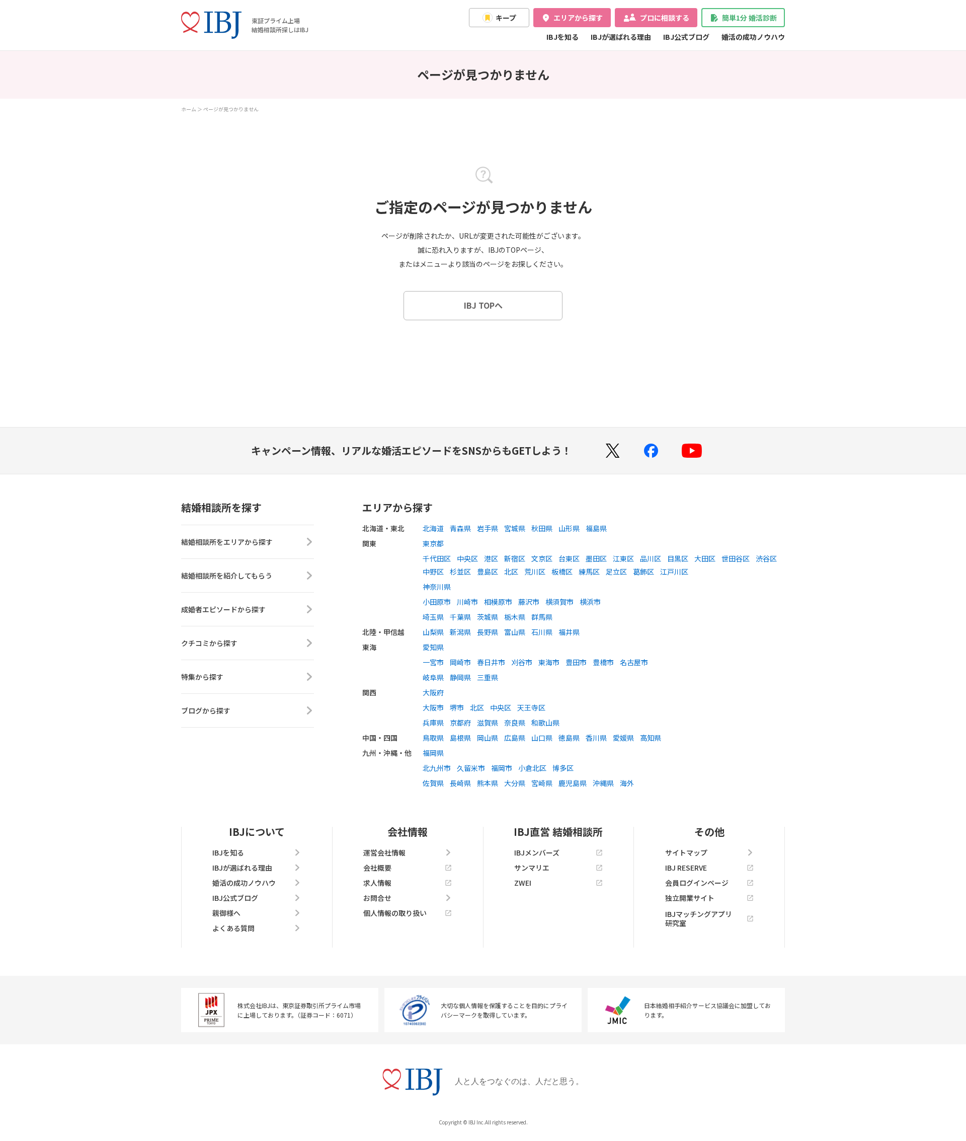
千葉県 (460, 616)
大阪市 (433, 707)
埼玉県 (433, 616)
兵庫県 (433, 722)
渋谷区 (766, 558)
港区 (491, 558)
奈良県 (514, 722)
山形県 (569, 528)
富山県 (514, 631)
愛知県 (433, 647)
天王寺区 (531, 707)
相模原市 (498, 601)
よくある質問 (233, 928)
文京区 (541, 558)
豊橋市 (603, 662)
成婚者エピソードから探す (223, 609)
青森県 (460, 528)
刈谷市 (521, 662)
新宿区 (514, 558)
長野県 (487, 631)
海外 (627, 783)
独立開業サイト (689, 897)
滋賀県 (487, 722)
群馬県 (541, 616)
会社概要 (377, 867)
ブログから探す (205, 710)
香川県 (596, 737)
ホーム (188, 109)
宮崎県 (541, 783)
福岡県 (433, 752)
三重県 (487, 677)
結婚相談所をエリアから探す (227, 542)
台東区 (569, 558)
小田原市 (437, 601)
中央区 (467, 558)
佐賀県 (433, 783)
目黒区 (677, 558)
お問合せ (377, 897)
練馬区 (589, 571)
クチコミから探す (209, 643)
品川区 (650, 558)
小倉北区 (532, 767)
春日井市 (491, 662)
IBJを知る (562, 37)
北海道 (433, 528)
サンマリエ (531, 867)
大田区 (704, 558)
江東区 (623, 558)
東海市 (548, 662)
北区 (511, 571)
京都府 (460, 722)
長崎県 (460, 783)
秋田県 (541, 528)
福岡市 (501, 767)
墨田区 (596, 558)
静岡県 (460, 677)
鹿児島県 (572, 783)
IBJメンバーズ (536, 852)
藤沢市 (528, 601)
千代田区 (437, 558)
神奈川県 (437, 586)
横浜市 (590, 601)
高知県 (650, 737)
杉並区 (460, 571)
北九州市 (437, 767)
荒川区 (534, 571)
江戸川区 (674, 571)
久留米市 (471, 767)
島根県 (460, 737)
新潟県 (460, 631)
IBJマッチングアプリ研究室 (698, 918)
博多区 (563, 767)
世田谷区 (735, 558)
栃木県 (514, 616)
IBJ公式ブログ (686, 37)
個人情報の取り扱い (395, 912)
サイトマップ (686, 852)
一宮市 (433, 662)
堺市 (457, 707)
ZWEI (522, 882)
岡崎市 (460, 662)
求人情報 (377, 882)
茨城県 (487, 616)
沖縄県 (603, 783)
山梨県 (433, 631)
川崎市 (467, 601)
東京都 (433, 543)
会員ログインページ (697, 882)
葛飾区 (643, 571)
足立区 (616, 571)
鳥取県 (433, 737)
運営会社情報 (384, 852)
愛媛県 (623, 737)
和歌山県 (545, 722)
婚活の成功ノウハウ (753, 37)
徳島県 (569, 737)
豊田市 (576, 662)
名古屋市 (634, 662)
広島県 (514, 737)
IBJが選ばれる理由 (621, 37)
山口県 (541, 737)
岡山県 (487, 737)
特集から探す (202, 677)
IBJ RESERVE (686, 867)
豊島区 (487, 571)
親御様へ (226, 912)
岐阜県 (433, 677)
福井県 (569, 631)
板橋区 (562, 571)
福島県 (596, 528)
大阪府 (433, 692)
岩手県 (487, 528)
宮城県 (514, 528)
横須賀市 (559, 601)
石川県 (541, 631)
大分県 (514, 783)
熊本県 (487, 783)
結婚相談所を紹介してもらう (226, 575)
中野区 (433, 571)
